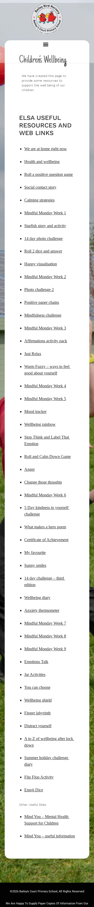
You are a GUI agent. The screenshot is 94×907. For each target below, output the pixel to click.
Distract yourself (37, 726)
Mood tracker (35, 411)
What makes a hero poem (45, 527)
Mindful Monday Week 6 (45, 495)
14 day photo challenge (43, 238)
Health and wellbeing (42, 161)
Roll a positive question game (48, 174)
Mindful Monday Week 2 (45, 277)
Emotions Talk (36, 661)
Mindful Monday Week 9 (45, 649)
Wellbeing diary (37, 597)
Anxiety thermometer (41, 610)
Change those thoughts (43, 482)
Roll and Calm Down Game (47, 456)
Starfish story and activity (45, 225)
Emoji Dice (33, 790)
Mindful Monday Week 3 (45, 328)
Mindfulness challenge (42, 315)
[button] (46, 44)
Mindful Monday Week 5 (45, 398)
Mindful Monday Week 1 (45, 213)
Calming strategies (39, 200)
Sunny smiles (35, 565)
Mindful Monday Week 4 (45, 386)
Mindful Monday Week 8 (45, 636)
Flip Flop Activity (39, 777)
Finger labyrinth (37, 713)
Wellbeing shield (38, 700)
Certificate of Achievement (46, 540)
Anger (29, 469)
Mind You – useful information (49, 836)
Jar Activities (34, 674)
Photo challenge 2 (39, 289)
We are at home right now (45, 149)
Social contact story (40, 187)
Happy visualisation (40, 264)
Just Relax (32, 353)
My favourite (35, 552)
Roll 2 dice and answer (43, 251)
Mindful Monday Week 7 (45, 623)
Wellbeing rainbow (40, 424)
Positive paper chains (41, 302)
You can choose (37, 687)
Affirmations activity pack (45, 341)
